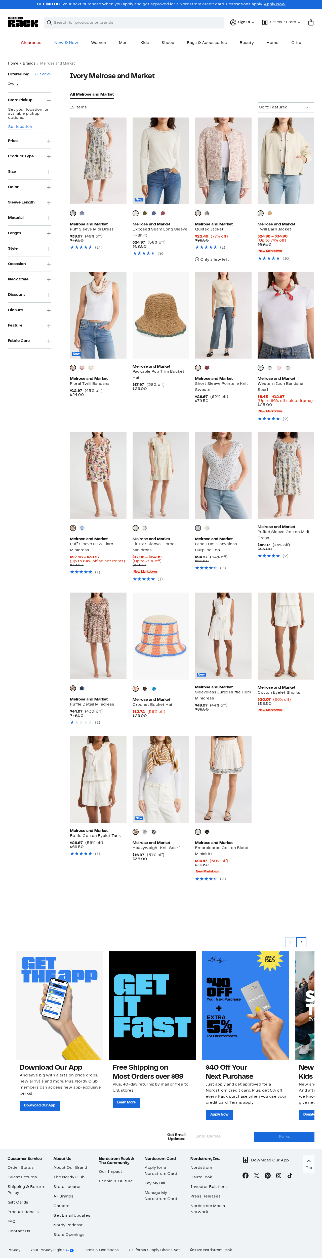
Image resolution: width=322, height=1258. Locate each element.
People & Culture (116, 1181)
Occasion (17, 264)
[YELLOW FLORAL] (207, 528)
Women (98, 43)
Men (123, 43)
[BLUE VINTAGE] (154, 213)
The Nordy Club (69, 1177)
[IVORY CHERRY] (261, 368)
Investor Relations (209, 1187)
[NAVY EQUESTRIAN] (270, 368)
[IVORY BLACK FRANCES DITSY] (207, 213)
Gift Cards (18, 1202)
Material (16, 218)
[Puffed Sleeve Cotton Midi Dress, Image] (286, 475)
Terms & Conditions (101, 1250)
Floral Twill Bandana (89, 384)
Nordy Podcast (68, 1225)
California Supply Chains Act (154, 1250)
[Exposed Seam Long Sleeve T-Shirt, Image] (161, 161)
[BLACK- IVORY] (154, 832)
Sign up (284, 1136)
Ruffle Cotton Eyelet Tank (95, 836)
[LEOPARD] (145, 832)
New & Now (66, 43)
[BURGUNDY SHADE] (163, 213)
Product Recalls (23, 1212)
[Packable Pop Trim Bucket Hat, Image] (161, 315)
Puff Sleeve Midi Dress (92, 229)
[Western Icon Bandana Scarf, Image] (286, 315)
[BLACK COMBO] (207, 832)
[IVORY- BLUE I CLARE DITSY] (198, 528)
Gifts (296, 43)
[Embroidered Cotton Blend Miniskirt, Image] (223, 779)
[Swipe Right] (301, 942)
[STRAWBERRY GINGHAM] (279, 368)
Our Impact (110, 1172)
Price (13, 141)
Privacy (14, 1250)
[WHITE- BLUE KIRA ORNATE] (82, 528)
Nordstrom (201, 1167)
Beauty (247, 43)
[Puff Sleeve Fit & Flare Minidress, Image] (98, 475)
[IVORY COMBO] (198, 832)
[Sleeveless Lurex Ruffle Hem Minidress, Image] (223, 636)
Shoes (168, 43)
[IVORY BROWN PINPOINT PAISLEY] (198, 213)
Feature (15, 325)
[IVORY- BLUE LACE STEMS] (136, 528)
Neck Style (18, 279)
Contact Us (19, 1231)
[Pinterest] (268, 1177)
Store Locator (67, 1187)
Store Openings (69, 1235)
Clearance (31, 43)
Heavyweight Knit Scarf (156, 848)
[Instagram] (279, 1177)
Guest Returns (22, 1177)
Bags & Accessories (207, 43)
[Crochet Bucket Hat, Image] (161, 636)
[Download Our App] (59, 1005)
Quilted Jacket (209, 229)
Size (12, 171)
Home (272, 43)
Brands (29, 63)
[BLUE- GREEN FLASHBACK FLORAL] (145, 528)
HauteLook (201, 1177)
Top (309, 1168)
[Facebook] (246, 1177)
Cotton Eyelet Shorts (279, 692)
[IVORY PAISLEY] (73, 368)
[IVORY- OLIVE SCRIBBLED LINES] (73, 688)
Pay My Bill (155, 1183)
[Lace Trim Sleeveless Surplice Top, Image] (223, 475)
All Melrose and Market (92, 94)
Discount (16, 295)
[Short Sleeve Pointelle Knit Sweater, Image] (223, 315)
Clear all (43, 74)
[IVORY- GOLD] (136, 832)
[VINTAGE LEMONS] (288, 368)
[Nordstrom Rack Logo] (23, 22)
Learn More (126, 1102)
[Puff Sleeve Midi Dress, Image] (98, 161)
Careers (61, 1206)
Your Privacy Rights (47, 1250)
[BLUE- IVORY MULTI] (154, 689)
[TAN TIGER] (270, 213)
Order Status (21, 1167)
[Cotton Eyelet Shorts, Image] (286, 636)
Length (14, 233)
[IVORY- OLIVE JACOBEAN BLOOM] (73, 213)
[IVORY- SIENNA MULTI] (136, 689)
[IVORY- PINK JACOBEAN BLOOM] (73, 528)
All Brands (63, 1196)
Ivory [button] (13, 83)
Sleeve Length (21, 202)
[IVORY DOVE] (136, 213)
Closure (15, 310)
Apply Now (275, 4)
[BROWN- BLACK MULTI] (145, 689)
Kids (144, 43)
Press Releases (205, 1196)
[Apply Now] (245, 1005)
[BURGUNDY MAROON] (207, 368)
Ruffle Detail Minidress (92, 704)
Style (13, 248)
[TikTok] (290, 1177)
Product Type (21, 156)
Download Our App (39, 1105)
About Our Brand (70, 1167)
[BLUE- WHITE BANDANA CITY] (82, 213)
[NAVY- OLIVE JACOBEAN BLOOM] (82, 688)
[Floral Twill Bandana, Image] (98, 315)
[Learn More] (152, 1005)
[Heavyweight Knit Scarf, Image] (161, 779)
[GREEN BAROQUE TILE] (91, 368)
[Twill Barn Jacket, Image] (286, 161)
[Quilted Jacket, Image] (223, 161)
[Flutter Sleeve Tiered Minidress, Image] (161, 475)
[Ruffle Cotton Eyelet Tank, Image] (98, 779)
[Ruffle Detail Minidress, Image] (98, 636)
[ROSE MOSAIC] (82, 368)
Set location (20, 127)
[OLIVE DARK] (145, 213)
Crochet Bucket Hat (153, 705)
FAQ (12, 1221)
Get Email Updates (71, 1215)
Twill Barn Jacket (274, 229)
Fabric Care (19, 341)
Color (13, 187)
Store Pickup (20, 100)
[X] (257, 1177)
